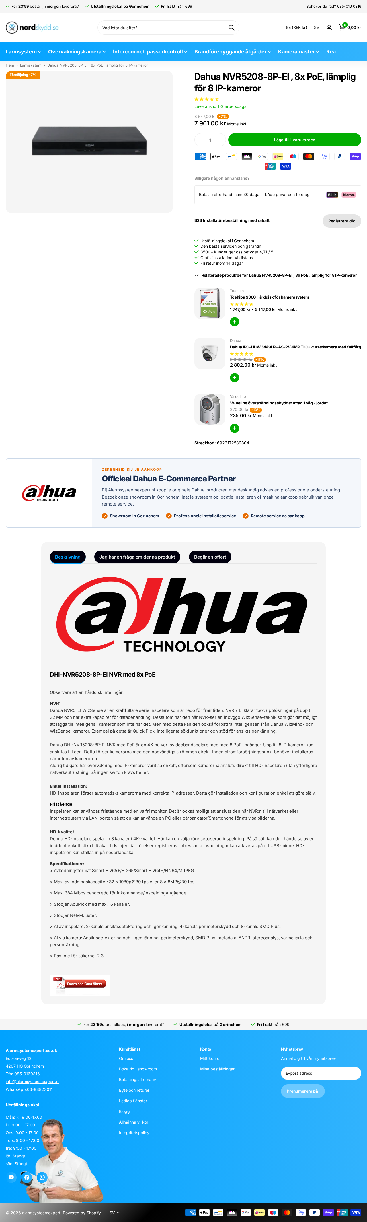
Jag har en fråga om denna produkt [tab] (137, 557)
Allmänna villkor (133, 1122)
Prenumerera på (303, 1091)
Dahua (235, 340)
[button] (207, 99)
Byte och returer (134, 1090)
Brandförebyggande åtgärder (230, 52)
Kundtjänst (129, 1049)
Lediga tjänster (133, 1100)
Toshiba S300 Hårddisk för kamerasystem (269, 297)
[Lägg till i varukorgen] (234, 321)
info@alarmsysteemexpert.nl (32, 1081)
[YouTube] (11, 1177)
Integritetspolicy (134, 1132)
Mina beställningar (217, 1068)
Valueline (238, 396)
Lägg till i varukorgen (294, 139)
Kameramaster (296, 52)
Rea (331, 52)
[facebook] (26, 1177)
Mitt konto (209, 1058)
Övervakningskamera (74, 52)
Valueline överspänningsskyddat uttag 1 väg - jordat (279, 402)
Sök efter (231, 27)
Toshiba (237, 290)
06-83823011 (40, 1089)
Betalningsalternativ (137, 1079)
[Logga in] (329, 27)
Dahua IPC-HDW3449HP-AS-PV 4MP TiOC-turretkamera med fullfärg (295, 346)
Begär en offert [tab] (210, 557)
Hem (10, 65)
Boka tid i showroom (138, 1068)
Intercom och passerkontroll (148, 52)
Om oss (126, 1058)
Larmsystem (21, 52)
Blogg (124, 1111)
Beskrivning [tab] (68, 557)
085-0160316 (27, 1073)
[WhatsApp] (42, 1177)
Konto (206, 1049)
